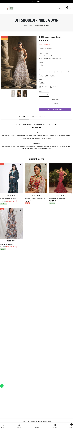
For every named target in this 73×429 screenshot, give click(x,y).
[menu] (2, 8)
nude (42, 82)
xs (41, 75)
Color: (40, 79)
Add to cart (55, 99)
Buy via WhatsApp (55, 109)
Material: (41, 62)
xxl (47, 75)
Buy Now (55, 103)
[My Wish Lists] (70, 8)
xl (68, 72)
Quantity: (42, 91)
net (42, 65)
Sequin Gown (56, 58)
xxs (53, 75)
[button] (36, 426)
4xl (47, 72)
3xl (41, 72)
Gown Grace (47, 58)
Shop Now (11, 195)
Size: (40, 69)
